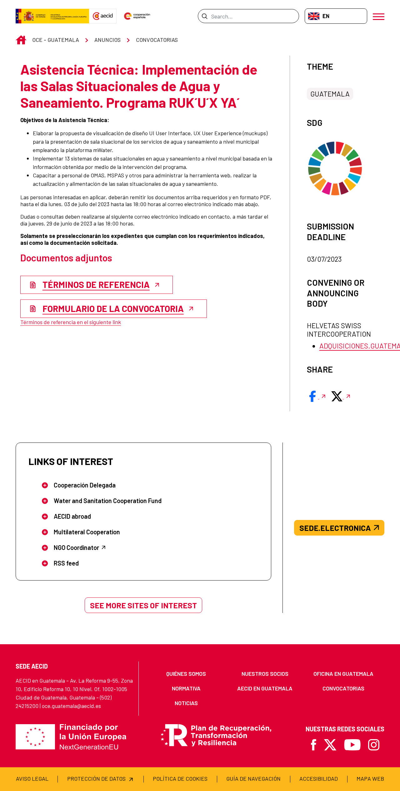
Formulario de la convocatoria (113, 308)
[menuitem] (186, 674)
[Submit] (204, 16)
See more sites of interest (143, 605)
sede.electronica (335, 527)
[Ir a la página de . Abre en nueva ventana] (103, 16)
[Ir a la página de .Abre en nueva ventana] (52, 16)
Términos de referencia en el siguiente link (70, 322)
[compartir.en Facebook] (317, 396)
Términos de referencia (96, 284)
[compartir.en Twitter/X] (341, 396)
